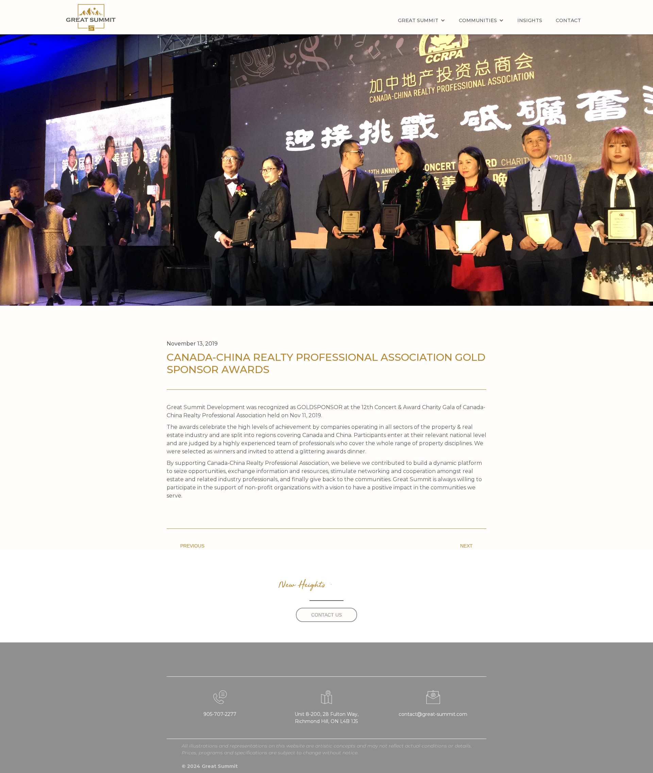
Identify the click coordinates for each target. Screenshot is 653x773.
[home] (90, 17)
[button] (421, 20)
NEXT (466, 546)
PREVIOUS (192, 546)
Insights (529, 20)
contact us (326, 615)
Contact (568, 20)
